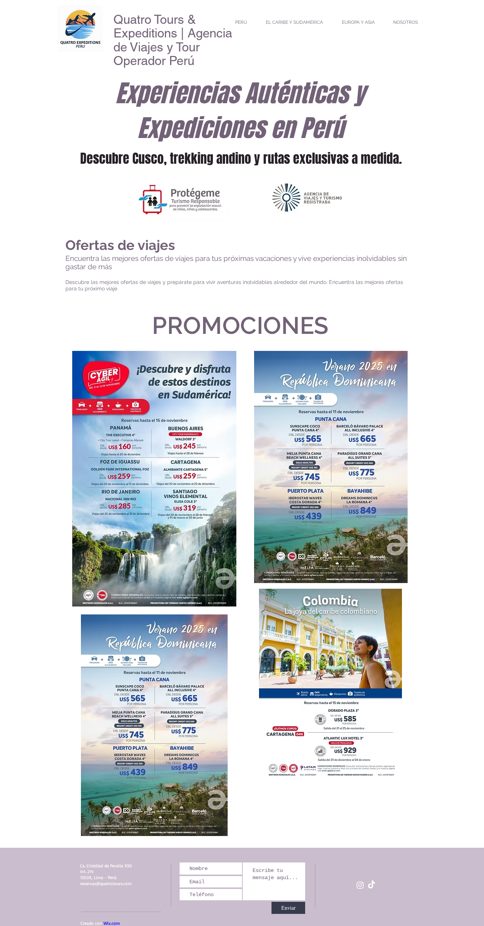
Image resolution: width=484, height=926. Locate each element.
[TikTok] (371, 885)
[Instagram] (360, 885)
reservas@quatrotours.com (106, 883)
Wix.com (112, 923)
